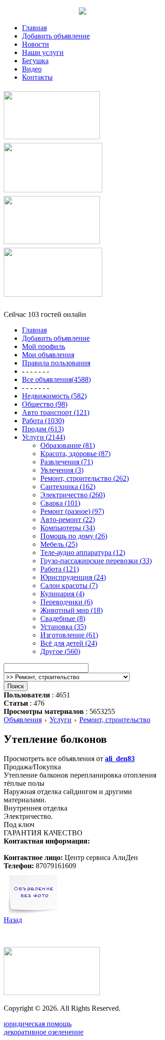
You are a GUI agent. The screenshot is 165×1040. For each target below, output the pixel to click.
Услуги (61, 720)
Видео (32, 69)
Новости (35, 44)
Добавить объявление (56, 36)
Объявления (23, 720)
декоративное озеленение (43, 1032)
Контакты (37, 77)
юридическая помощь (38, 1024)
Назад (13, 920)
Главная (34, 28)
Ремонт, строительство (114, 720)
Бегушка (35, 61)
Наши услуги (43, 52)
